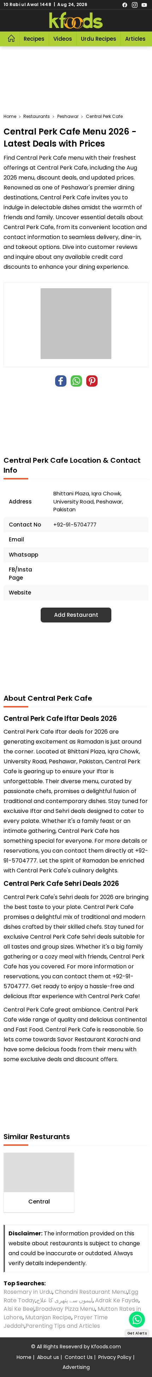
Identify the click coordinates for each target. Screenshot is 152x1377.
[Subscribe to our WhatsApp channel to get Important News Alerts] (137, 1319)
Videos (62, 38)
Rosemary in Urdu (28, 1292)
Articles (135, 38)
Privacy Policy (114, 1357)
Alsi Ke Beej (19, 1309)
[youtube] (144, 4)
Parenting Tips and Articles (62, 1326)
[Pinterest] (92, 381)
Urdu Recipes (98, 38)
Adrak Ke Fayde (117, 1300)
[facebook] (124, 4)
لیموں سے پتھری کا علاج (64, 1300)
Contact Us (79, 1357)
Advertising (76, 1367)
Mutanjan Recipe (48, 1317)
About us (48, 1357)
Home (24, 1357)
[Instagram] (134, 4)
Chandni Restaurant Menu (91, 1292)
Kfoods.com (106, 1346)
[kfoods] (76, 20)
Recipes (34, 38)
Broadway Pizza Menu (65, 1309)
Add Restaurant (76, 615)
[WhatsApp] (76, 381)
